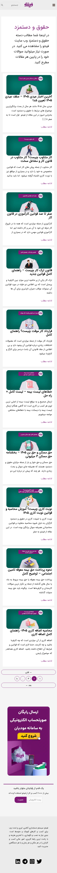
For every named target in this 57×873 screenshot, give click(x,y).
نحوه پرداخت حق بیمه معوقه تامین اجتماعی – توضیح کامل (30, 571)
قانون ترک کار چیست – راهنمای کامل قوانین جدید (32, 272)
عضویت (20, 799)
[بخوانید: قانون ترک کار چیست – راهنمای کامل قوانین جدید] (29, 258)
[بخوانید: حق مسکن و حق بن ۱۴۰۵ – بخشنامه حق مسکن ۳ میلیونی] (29, 441)
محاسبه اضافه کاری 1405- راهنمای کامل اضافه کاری (31, 632)
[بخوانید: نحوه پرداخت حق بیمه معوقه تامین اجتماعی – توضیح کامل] (29, 558)
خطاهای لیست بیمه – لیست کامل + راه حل (29, 393)
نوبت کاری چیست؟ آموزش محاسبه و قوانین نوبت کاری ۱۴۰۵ (29, 511)
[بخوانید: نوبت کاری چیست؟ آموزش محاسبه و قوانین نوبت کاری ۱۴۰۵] (29, 497)
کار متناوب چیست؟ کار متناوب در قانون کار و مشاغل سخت (31, 159)
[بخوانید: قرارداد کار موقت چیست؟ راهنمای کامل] (29, 319)
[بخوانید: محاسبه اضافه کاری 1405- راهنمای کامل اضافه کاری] (29, 619)
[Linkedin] (18, 861)
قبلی (28, 672)
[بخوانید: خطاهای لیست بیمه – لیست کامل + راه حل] (29, 380)
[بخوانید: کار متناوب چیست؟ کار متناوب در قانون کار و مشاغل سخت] (29, 145)
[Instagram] (32, 861)
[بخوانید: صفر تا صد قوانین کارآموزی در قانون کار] (29, 202)
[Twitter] (39, 861)
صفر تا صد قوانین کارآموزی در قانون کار (29, 215)
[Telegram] (25, 861)
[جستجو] (2, 5)
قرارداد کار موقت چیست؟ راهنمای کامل (31, 333)
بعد (28, 685)
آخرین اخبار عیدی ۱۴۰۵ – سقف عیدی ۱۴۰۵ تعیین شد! (28, 98)
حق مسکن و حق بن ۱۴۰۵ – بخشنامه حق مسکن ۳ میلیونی (29, 454)
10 (17, 678)
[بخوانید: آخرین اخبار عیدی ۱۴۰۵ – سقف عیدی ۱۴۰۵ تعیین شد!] (29, 85)
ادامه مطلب (46, 127)
